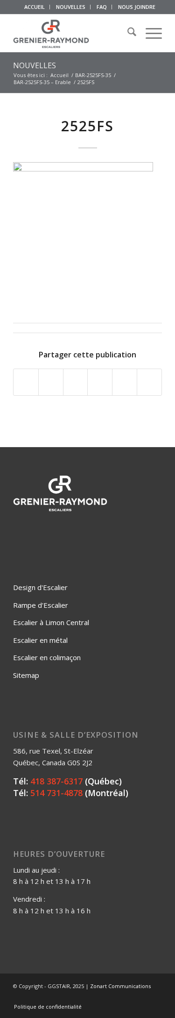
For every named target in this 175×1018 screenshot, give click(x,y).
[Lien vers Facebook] (113, 997)
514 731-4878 (56, 792)
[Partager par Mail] (149, 382)
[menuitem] (35, 7)
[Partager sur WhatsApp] (75, 382)
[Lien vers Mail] (155, 997)
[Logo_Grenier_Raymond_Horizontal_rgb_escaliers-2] (72, 33)
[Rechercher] (127, 33)
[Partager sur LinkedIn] (124, 382)
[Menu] (149, 33)
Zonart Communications (120, 986)
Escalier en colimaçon (47, 657)
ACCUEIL (34, 6)
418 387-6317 (56, 781)
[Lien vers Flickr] (127, 997)
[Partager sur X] (51, 382)
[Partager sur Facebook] (26, 382)
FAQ (102, 6)
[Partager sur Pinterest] (100, 382)
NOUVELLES (70, 6)
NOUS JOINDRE (136, 6)
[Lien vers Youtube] (141, 997)
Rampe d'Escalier (40, 605)
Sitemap (26, 675)
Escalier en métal (40, 640)
